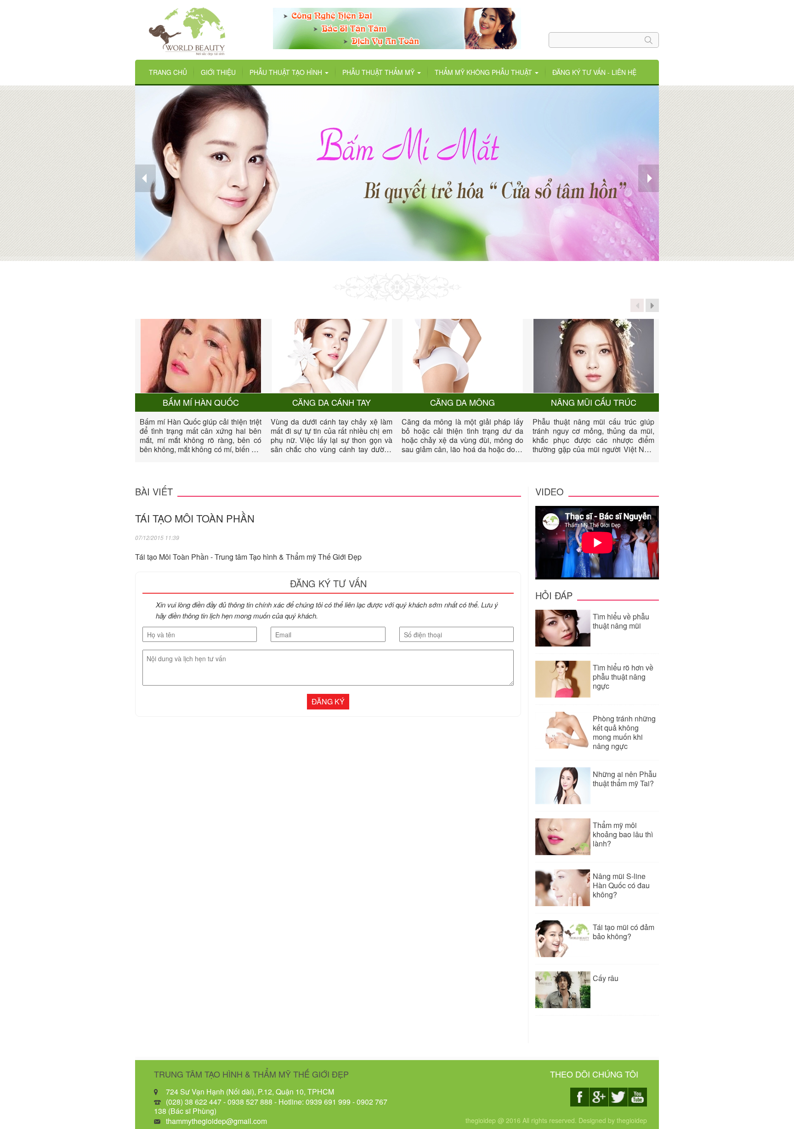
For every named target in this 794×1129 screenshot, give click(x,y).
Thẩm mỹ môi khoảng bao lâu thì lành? (623, 834)
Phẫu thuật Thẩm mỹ (379, 72)
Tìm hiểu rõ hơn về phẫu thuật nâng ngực (623, 676)
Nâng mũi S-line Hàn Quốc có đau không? (621, 885)
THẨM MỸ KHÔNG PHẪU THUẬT (484, 72)
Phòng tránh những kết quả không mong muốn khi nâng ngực (624, 732)
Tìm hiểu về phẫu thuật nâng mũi (621, 621)
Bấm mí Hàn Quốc (201, 402)
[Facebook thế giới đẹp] (579, 1097)
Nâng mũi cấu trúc (593, 402)
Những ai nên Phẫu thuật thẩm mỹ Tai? (625, 779)
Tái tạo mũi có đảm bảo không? (623, 932)
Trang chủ (168, 72)
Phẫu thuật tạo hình (287, 72)
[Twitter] (618, 1097)
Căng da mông (462, 402)
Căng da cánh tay (331, 402)
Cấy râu (605, 978)
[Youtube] (637, 1097)
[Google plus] (599, 1097)
